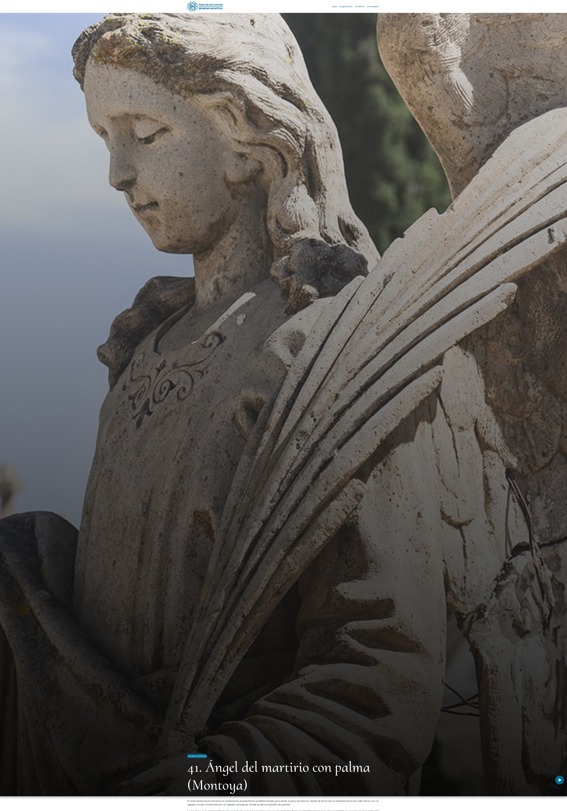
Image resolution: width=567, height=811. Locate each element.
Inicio (334, 6)
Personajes (373, 6)
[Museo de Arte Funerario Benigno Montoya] (205, 6)
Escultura (359, 6)
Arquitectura (346, 6)
